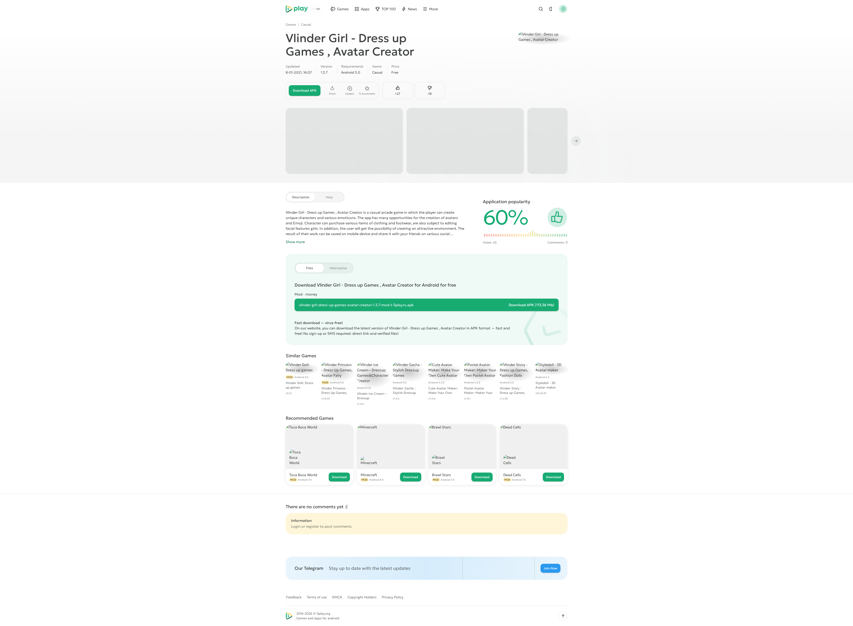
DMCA (337, 597)
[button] (563, 616)
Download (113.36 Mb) (531, 305)
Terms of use (317, 597)
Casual (306, 25)
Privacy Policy (392, 597)
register (312, 526)
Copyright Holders (361, 597)
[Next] (576, 141)
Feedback (294, 597)
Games (291, 25)
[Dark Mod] (550, 8)
